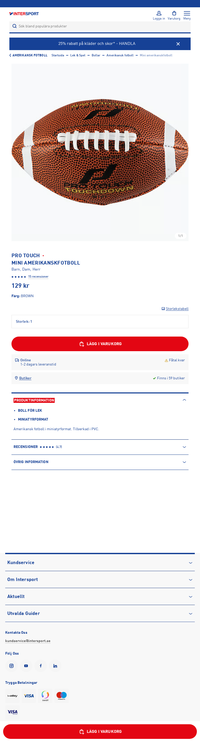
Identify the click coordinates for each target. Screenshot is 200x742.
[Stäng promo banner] (178, 44)
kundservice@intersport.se (28, 641)
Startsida (58, 55)
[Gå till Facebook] (41, 666)
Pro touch (25, 256)
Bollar (96, 55)
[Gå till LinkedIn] (56, 666)
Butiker (25, 378)
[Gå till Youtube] (27, 666)
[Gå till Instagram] (12, 666)
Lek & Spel (77, 55)
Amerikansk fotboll (29, 55)
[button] (100, 152)
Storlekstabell (177, 309)
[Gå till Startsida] (24, 13)
